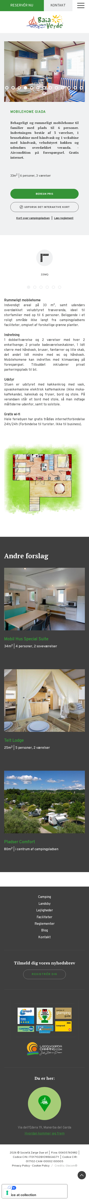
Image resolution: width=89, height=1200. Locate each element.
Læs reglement (63, 218)
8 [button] (51, 88)
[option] (44, 71)
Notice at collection (20, 1195)
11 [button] (69, 88)
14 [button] (44, 94)
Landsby (44, 904)
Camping (44, 897)
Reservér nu (21, 6)
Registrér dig (44, 974)
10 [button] (63, 88)
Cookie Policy (40, 1166)
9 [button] (57, 88)
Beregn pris (44, 194)
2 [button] (13, 88)
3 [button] (20, 88)
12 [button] (75, 88)
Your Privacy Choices (38, 1188)
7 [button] (44, 88)
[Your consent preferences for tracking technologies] (7, 1193)
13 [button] (82, 88)
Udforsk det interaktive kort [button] (47, 207)
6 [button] (38, 88)
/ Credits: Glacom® (63, 1166)
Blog (44, 930)
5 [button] (32, 88)
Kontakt (58, 6)
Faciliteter (44, 917)
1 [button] (7, 88)
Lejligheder (44, 910)
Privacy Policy (21, 1166)
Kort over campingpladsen (33, 218)
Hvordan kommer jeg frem (45, 1134)
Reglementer (45, 924)
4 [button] (26, 88)
